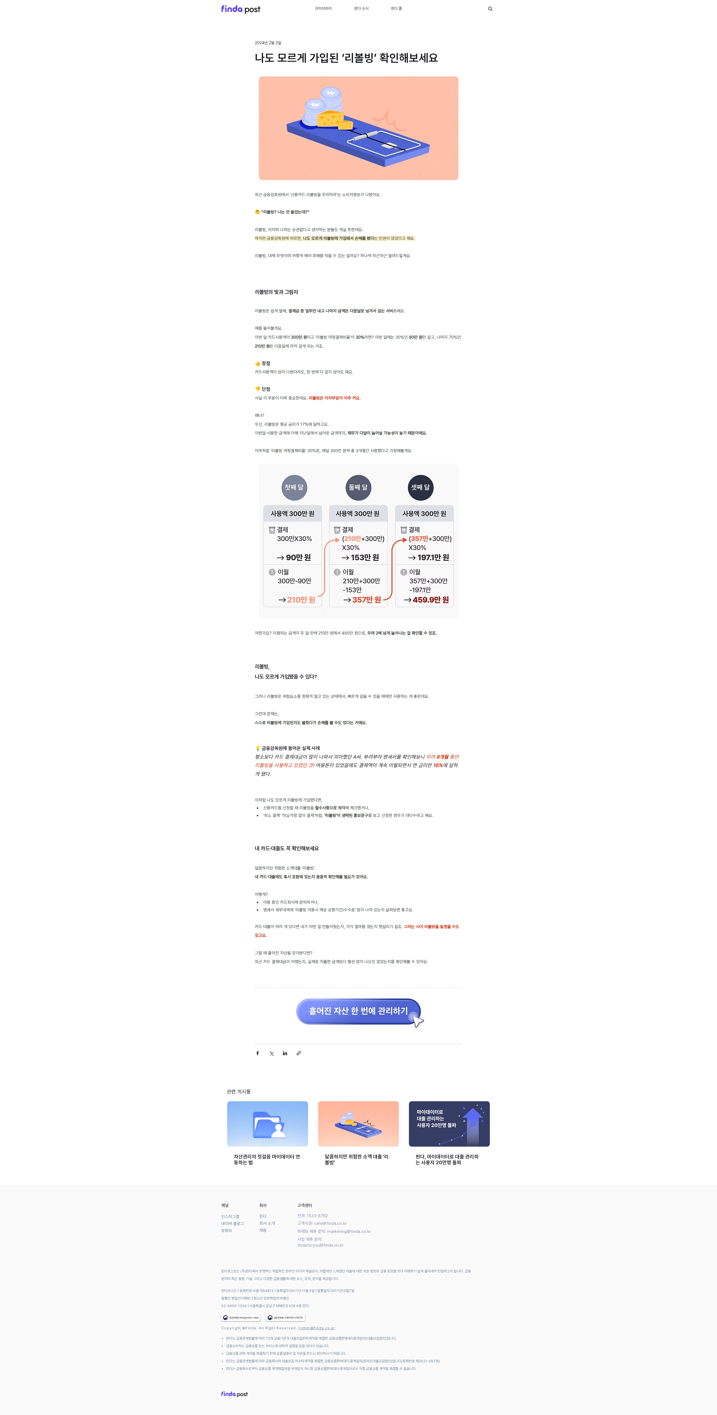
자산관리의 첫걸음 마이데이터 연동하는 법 (267, 1159)
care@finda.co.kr (330, 1223)
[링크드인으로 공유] (285, 1053)
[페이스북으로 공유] (257, 1053)
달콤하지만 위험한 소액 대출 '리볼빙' (357, 1159)
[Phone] (490, 8)
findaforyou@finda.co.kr (320, 1245)
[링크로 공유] (298, 1053)
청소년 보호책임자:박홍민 (271, 1298)
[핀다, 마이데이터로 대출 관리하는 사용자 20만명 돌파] (449, 1124)
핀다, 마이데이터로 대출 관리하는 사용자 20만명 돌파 (447, 1159)
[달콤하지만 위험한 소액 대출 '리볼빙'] (358, 1124)
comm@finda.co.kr (316, 1328)
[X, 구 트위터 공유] (271, 1053)
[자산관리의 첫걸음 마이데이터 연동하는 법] (267, 1124)
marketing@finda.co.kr (349, 1231)
